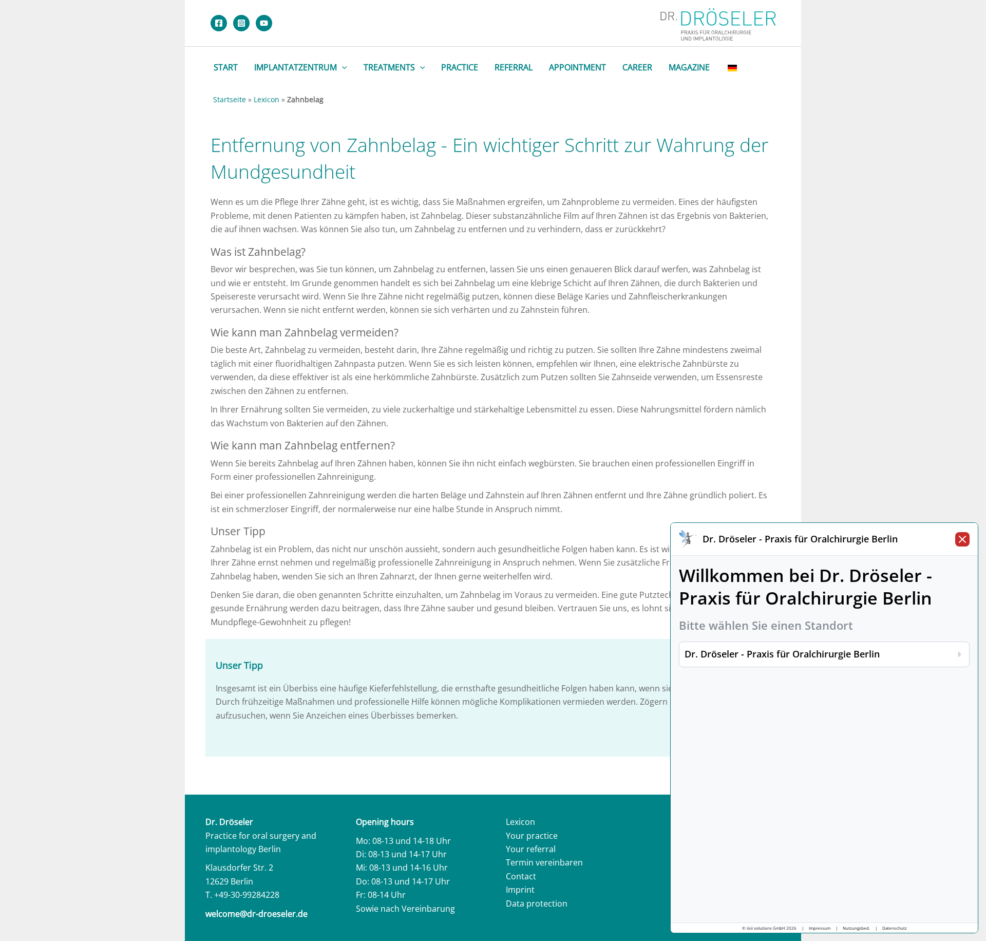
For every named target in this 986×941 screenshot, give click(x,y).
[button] (342, 67)
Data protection (536, 903)
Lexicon (266, 99)
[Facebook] (219, 23)
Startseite (229, 99)
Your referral (531, 849)
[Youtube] (264, 23)
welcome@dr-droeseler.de (256, 913)
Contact (521, 876)
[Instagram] (241, 23)
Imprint (520, 889)
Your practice (532, 835)
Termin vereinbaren (544, 862)
